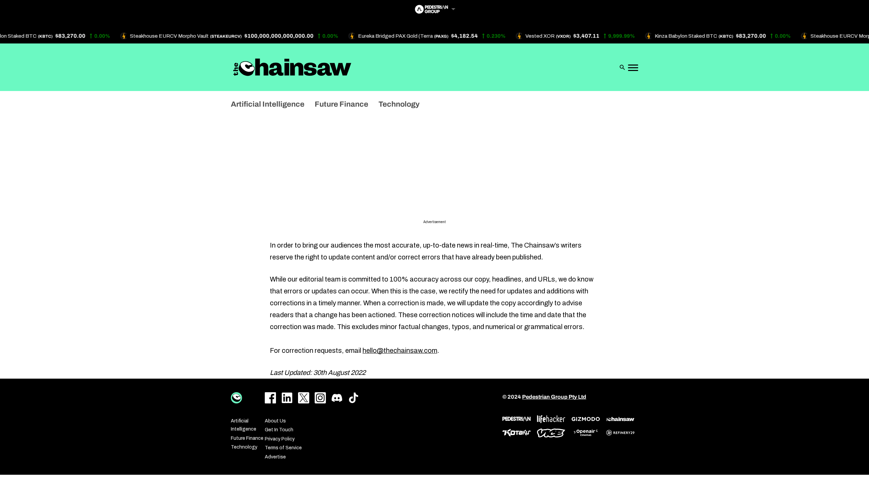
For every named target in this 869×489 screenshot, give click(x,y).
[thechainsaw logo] (620, 419)
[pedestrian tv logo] (516, 419)
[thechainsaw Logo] (292, 67)
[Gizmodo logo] (586, 419)
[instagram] (320, 397)
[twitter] (303, 397)
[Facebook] (270, 397)
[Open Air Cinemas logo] (586, 432)
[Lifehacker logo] (551, 419)
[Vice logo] (551, 433)
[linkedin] (287, 397)
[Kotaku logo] (516, 433)
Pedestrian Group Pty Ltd (554, 397)
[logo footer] (236, 397)
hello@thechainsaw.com (400, 350)
